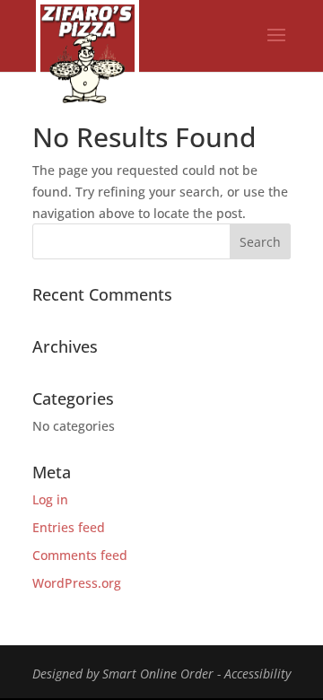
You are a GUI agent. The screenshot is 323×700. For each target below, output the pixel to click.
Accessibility (257, 673)
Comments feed (79, 555)
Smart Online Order (158, 673)
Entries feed (68, 527)
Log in (50, 499)
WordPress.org (76, 582)
